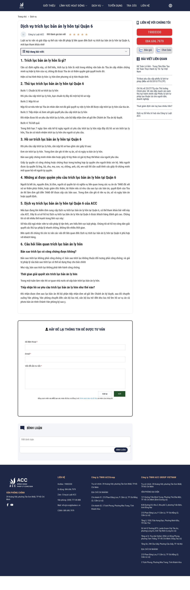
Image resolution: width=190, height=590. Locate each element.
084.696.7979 (154, 41)
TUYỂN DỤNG (115, 5)
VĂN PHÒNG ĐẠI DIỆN (150, 492)
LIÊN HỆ (145, 5)
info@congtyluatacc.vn (71, 505)
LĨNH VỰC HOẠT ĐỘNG (72, 5)
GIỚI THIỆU (49, 5)
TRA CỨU (132, 5)
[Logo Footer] (20, 483)
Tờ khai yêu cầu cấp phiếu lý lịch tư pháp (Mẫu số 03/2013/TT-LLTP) (152, 80)
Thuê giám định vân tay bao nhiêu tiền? (154, 106)
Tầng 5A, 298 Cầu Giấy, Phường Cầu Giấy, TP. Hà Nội (161, 544)
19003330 (154, 32)
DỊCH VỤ (96, 5)
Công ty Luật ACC (36, 34)
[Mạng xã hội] (7, 505)
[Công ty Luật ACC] (21, 6)
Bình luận (121, 450)
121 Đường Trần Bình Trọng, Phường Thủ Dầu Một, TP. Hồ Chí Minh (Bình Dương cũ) (161, 498)
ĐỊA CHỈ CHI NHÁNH (99, 492)
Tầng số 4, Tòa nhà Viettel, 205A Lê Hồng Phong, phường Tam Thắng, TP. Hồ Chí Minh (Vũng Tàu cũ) (161, 537)
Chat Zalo (166, 49)
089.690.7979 (68, 510)
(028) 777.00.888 (74, 500)
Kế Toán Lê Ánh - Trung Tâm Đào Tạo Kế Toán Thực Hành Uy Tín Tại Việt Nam (153, 69)
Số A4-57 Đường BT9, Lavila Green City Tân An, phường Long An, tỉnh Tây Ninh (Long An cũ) (160, 529)
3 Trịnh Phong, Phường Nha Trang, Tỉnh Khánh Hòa (161, 562)
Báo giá (148, 49)
